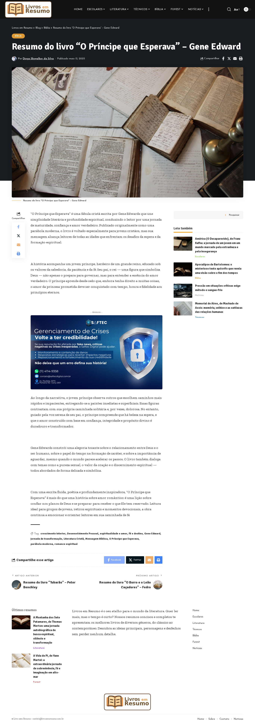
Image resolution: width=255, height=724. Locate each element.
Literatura (38, 648)
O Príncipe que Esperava (124, 538)
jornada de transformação (46, 538)
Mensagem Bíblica (96, 538)
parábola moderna (42, 544)
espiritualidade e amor (113, 533)
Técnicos (199, 317)
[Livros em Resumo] (28, 9)
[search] (229, 9)
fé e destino (136, 533)
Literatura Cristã (74, 538)
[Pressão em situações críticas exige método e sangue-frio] (183, 291)
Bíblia (18, 36)
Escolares (200, 257)
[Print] (240, 59)
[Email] (234, 59)
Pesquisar (234, 215)
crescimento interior (53, 533)
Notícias (199, 295)
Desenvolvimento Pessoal (82, 533)
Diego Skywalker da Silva (38, 58)
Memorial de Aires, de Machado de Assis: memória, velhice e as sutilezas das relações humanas (218, 308)
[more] (208, 9)
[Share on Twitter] (229, 59)
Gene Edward (152, 533)
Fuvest (37, 682)
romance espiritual (66, 544)
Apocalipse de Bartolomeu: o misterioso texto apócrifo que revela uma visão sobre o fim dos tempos (218, 269)
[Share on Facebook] (223, 59)
